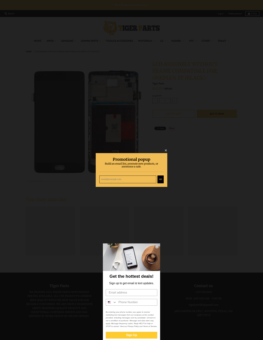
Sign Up (131, 335)
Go (160, 179)
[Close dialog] (157, 246)
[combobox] (111, 302)
